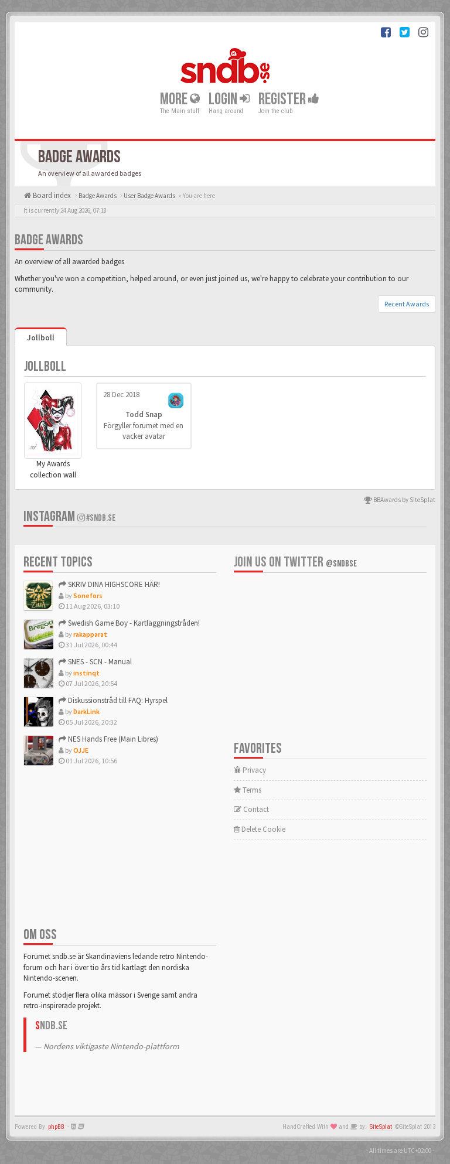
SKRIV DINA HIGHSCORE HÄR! (113, 584)
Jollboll (40, 338)
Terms (251, 790)
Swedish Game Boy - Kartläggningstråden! (133, 623)
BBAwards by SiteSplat (403, 500)
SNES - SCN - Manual (99, 662)
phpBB (56, 1127)
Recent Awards (406, 303)
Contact (255, 809)
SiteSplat (381, 1127)
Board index (51, 195)
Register (283, 99)
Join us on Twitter (295, 562)
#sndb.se (100, 518)
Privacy (253, 770)
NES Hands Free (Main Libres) (112, 739)
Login (224, 99)
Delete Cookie (262, 829)
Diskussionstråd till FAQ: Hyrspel (117, 700)
